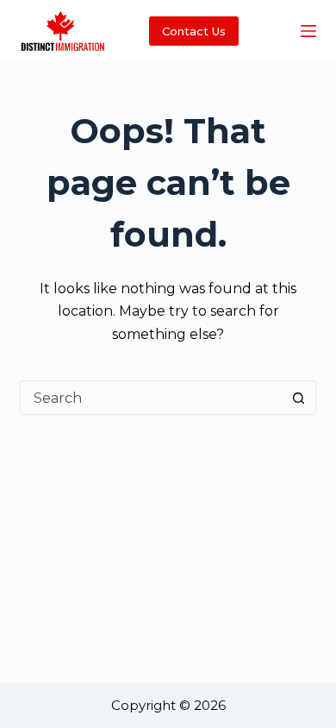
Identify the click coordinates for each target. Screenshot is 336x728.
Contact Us (194, 31)
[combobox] (151, 397)
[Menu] (308, 31)
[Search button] (299, 397)
